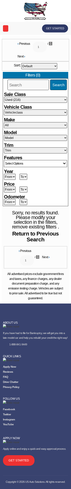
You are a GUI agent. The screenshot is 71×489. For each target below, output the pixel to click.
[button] (5, 28)
